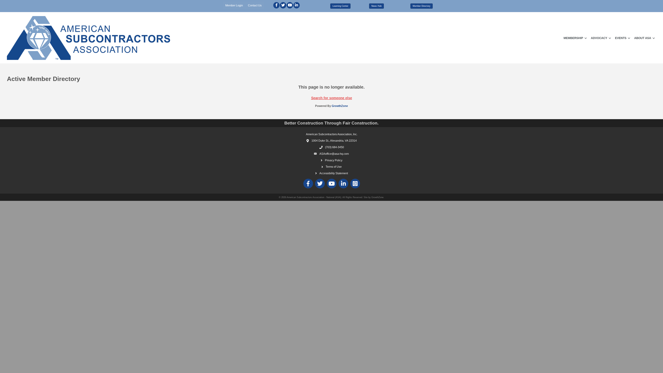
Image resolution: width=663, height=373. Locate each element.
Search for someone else (331, 98)
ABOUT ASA (642, 38)
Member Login (234, 5)
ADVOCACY (599, 38)
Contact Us (255, 5)
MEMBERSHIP (573, 38)
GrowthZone (340, 105)
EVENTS (620, 38)
